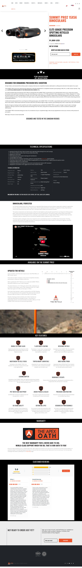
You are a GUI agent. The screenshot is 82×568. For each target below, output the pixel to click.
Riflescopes (26, 3)
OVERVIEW (51, 62)
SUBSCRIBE (65, 540)
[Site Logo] (4, 6)
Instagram (71, 563)
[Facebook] (76, 3)
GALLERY (65, 62)
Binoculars (40, 3)
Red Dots (33, 3)
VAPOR (16, 3)
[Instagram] (79, 3)
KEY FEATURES (58, 62)
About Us (13, 9)
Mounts (46, 3)
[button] (2, 30)
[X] (77, 3)
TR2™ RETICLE (72, 62)
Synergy (21, 3)
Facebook (65, 563)
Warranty (28, 451)
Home (12, 3)
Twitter (67, 563)
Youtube (69, 563)
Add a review (66, 470)
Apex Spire (44, 158)
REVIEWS (55, 63)
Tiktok (73, 563)
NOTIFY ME (76, 54)
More (51, 3)
